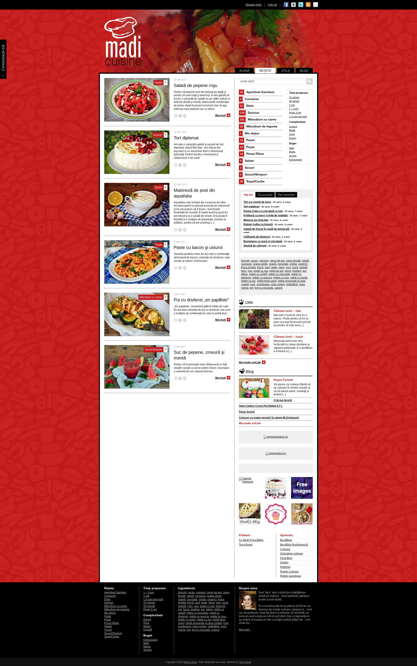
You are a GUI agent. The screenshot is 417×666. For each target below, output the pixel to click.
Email (315, 4)
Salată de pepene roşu (195, 85)
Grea (292, 134)
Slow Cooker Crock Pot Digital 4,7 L (261, 405)
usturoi (279, 287)
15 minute (294, 97)
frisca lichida (248, 267)
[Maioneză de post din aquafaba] (136, 225)
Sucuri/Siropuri (253, 174)
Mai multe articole (250, 362)
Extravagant (295, 159)
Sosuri (247, 167)
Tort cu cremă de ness (257, 202)
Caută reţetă (309, 81)
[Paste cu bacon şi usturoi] (136, 282)
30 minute (294, 101)
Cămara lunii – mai (287, 310)
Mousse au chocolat (255, 220)
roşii (252, 284)
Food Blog (286, 558)
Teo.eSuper (246, 544)
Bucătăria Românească (294, 544)
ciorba (293, 263)
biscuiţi (245, 260)
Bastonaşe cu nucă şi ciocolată (262, 241)
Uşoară (293, 126)
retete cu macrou (262, 277)
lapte (274, 267)
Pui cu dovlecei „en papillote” (201, 299)
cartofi (305, 260)
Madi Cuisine (190, 662)
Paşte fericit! (247, 411)
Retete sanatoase (290, 576)
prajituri (296, 270)
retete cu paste (299, 277)
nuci (288, 267)
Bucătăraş (286, 540)
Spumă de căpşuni (254, 245)
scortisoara (263, 284)
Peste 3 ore (295, 112)
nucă (295, 267)
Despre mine (253, 4)
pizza (288, 270)
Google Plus (293, 4)
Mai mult (220, 115)
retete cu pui (248, 280)
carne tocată (293, 260)
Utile (285, 70)
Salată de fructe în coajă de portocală (266, 228)
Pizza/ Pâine (252, 153)
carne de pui (277, 260)
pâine (244, 274)
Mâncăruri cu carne (258, 119)
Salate (247, 160)
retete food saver (266, 280)
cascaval (246, 263)
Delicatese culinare (291, 553)
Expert (292, 138)
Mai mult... (245, 629)
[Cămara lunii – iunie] (254, 353)
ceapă (272, 263)
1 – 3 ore (293, 108)
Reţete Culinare (289, 571)
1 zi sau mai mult (298, 116)
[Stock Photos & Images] (302, 497)
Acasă (244, 70)
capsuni (263, 260)
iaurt (267, 267)
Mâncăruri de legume (258, 126)
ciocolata (283, 263)
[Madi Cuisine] (122, 64)
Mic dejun (249, 133)
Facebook (286, 4)
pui (304, 270)
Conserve (249, 99)
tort (251, 287)
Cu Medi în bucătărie (251, 540)
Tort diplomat (186, 137)
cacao (254, 260)
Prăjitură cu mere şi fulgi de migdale (265, 215)
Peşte (247, 147)
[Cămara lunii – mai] (254, 327)
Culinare (285, 549)
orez (243, 270)
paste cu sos (260, 270)
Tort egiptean (251, 206)
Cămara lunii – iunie (288, 336)
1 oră (292, 105)
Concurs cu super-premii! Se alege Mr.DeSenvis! (269, 417)
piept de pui (276, 270)
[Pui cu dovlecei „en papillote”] (136, 335)
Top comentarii (286, 194)
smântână (292, 284)
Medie (292, 130)
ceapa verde (260, 263)
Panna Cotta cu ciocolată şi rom (263, 211)
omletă (303, 267)
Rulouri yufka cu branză (258, 224)
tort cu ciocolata (264, 287)
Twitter (300, 4)
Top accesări (265, 194)
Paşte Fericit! (283, 380)
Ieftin (291, 148)
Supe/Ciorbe (252, 181)
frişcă (260, 267)
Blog (304, 70)
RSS (308, 4)
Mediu (292, 151)
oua (250, 270)
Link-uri (272, 4)
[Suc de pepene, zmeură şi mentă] (136, 387)
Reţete (265, 70)
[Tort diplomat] (136, 173)
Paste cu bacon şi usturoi (198, 247)
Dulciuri (249, 112)
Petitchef (285, 567)
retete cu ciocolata (279, 274)
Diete (247, 105)
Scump (292, 155)
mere (281, 267)
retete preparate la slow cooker (204, 623)
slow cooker (278, 284)
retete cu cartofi (258, 274)
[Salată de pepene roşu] (136, 120)
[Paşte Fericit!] (254, 397)
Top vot (248, 194)
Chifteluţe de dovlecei (256, 236)
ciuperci (303, 263)
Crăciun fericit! (283, 400)
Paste (247, 140)
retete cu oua (281, 277)
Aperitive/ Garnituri (257, 92)
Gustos (284, 562)
